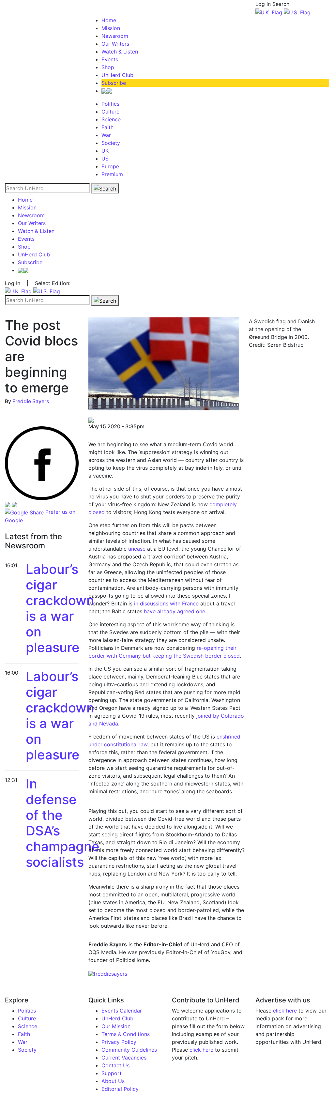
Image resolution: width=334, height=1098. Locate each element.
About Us (113, 1081)
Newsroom (114, 36)
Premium (112, 174)
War (106, 135)
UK (105, 150)
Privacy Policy (118, 1042)
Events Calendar (121, 1010)
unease (136, 548)
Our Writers (115, 43)
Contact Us (115, 1065)
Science (111, 119)
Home (108, 20)
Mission (110, 28)
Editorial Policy (120, 1089)
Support (111, 1073)
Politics (110, 103)
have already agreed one (174, 611)
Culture (110, 111)
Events (109, 59)
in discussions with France (166, 603)
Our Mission (115, 1026)
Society (110, 143)
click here (201, 1049)
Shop (107, 67)
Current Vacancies (123, 1057)
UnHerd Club (117, 75)
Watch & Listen (119, 51)
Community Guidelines (129, 1049)
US (105, 158)
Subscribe (113, 83)
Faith (107, 127)
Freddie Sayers (30, 401)
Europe (110, 166)
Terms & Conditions (125, 1034)
